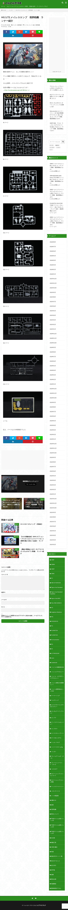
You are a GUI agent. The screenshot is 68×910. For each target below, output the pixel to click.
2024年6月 (53, 361)
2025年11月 (53, 283)
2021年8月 (53, 517)
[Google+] (19, 32)
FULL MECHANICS (56, 603)
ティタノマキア (55, 742)
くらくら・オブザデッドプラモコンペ (57, 677)
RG (17, 549)
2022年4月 (53, 480)
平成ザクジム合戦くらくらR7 (57, 832)
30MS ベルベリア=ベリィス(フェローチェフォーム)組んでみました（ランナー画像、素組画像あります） (57, 193)
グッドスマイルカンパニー (57, 723)
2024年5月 (53, 365)
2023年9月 (53, 402)
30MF (52, 560)
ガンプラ (53, 717)
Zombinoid (54, 662)
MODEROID (54, 621)
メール (4, 599)
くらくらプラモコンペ (57, 671)
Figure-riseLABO (55, 598)
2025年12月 (53, 278)
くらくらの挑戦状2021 (57, 667)
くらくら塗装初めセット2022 (57, 690)
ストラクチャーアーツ (57, 733)
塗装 (52, 805)
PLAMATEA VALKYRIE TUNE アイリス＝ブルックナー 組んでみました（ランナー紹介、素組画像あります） (56, 207)
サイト (3, 607)
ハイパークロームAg (57, 747)
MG (52, 616)
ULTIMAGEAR (55, 653)
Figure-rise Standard (56, 587)
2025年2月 (53, 324)
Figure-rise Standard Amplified (56, 593)
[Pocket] (32, 32)
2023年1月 (53, 439)
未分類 (53, 838)
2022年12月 (53, 443)
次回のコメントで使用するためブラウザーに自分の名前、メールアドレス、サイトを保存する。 (22, 616)
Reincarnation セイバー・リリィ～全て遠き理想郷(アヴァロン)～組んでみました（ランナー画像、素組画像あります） (57, 114)
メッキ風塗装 (55, 795)
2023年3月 (53, 430)
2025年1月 (53, 329)
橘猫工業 (53, 842)
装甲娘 (53, 870)
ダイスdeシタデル (56, 738)
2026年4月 (53, 260)
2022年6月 (53, 471)
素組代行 (57, 145)
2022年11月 (53, 448)
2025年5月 (53, 310)
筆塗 (52, 851)
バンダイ (11, 10)
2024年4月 (53, 370)
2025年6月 (53, 306)
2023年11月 (53, 393)
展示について (55, 814)
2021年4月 (53, 535)
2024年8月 (53, 352)
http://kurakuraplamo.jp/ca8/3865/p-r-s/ (17, 90)
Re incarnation (55, 639)
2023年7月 (53, 411)
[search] (63, 142)
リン (52, 212)
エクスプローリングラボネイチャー (57, 705)
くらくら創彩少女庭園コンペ (57, 683)
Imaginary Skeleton (56, 612)
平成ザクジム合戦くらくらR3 (57, 819)
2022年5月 (53, 475)
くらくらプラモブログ (39, 905)
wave (52, 658)
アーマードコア (55, 695)
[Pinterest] (33, 35)
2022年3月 (53, 485)
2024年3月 (53, 375)
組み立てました (55, 861)
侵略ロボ (53, 800)
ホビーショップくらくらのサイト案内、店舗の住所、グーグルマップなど (27, 6)
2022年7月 (53, 466)
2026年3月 (53, 265)
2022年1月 (53, 494)
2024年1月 (53, 384)
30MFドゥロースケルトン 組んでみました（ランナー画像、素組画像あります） (57, 166)
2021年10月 (53, 508)
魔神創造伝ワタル (56, 888)
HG (17, 524)
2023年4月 (53, 425)
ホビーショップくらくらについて (57, 774)
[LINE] (39, 32)
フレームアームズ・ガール (57, 757)
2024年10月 (53, 343)
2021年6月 (53, 526)
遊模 (52, 874)
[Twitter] (13, 32)
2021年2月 (53, 544)
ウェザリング (55, 700)
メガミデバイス (55, 791)
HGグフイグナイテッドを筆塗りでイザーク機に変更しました (57, 96)
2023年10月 (53, 398)
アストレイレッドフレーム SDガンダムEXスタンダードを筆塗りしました (56, 88)
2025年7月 (53, 301)
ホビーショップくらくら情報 (57, 781)
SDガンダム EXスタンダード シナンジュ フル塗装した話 (57, 104)
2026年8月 (53, 242)
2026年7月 (53, 246)
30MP (52, 569)
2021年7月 (53, 521)
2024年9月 (53, 347)
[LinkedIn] (13, 35)
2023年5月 (53, 420)
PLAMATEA (54, 630)
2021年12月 (53, 498)
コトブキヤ (52, 147)
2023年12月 (53, 388)
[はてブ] (26, 32)
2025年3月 (53, 320)
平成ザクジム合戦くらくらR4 (57, 826)
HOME (4, 10)
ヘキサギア (54, 769)
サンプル (26, 25)
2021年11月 (53, 503)
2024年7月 (53, 356)
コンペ (51, 149)
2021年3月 (53, 540)
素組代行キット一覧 (56, 856)
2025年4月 (53, 315)
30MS (17, 536)
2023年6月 (53, 416)
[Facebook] (6, 32)
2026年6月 (53, 251)
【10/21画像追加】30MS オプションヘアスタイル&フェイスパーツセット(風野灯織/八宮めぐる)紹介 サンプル (32, 540)
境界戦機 (19, 25)
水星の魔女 (54, 847)
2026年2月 (53, 269)
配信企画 (53, 879)
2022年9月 (53, 457)
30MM (53, 564)
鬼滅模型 (53, 883)
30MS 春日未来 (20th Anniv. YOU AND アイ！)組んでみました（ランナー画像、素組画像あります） (56, 179)
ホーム (3, 6)
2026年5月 (53, 255)
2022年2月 (53, 489)
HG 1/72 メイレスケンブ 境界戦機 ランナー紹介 (28, 10)
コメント (4, 574)
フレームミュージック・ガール (56, 763)
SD (52, 649)
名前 (3, 592)
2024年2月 (53, 379)
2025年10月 (53, 288)
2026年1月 (53, 274)
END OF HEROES (56, 582)
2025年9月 (53, 292)
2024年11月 (53, 338)
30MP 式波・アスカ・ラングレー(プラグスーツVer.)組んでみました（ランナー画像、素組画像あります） (56, 126)
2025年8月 (53, 297)
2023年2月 (53, 434)
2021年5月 (53, 530)
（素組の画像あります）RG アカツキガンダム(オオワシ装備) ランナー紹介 (32, 551)
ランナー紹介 (32, 25)
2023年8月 (53, 407)
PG (52, 626)
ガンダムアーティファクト (57, 712)
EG (52, 578)
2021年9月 (53, 512)
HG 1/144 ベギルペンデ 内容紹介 (31, 524)
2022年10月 (53, 453)
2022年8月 (53, 462)
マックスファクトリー (57, 786)
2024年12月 (53, 333)
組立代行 (53, 865)
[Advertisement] (12, 459)
